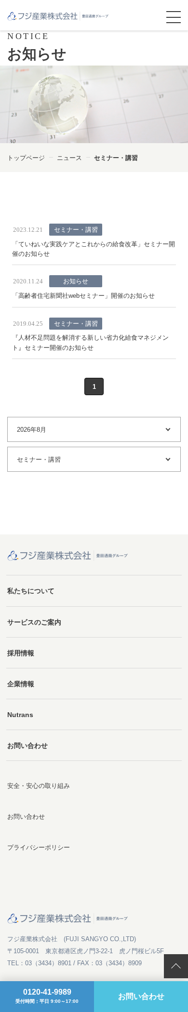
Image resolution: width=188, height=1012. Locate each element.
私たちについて (30, 591)
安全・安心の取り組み (38, 785)
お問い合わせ (27, 745)
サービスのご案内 (34, 622)
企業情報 (20, 684)
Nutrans (20, 715)
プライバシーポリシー (38, 847)
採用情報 (20, 653)
